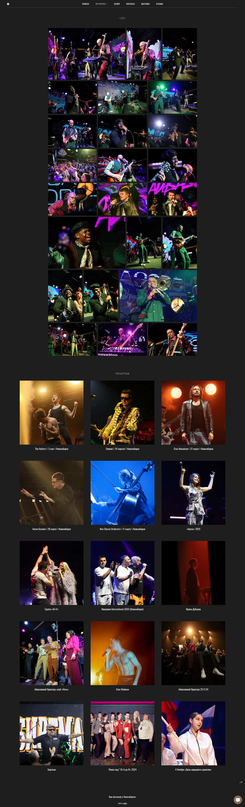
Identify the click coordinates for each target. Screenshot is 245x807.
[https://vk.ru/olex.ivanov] (8, 4)
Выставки (145, 3)
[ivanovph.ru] (122, 17)
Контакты (130, 3)
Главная (85, 3)
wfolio (125, 803)
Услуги (117, 3)
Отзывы (159, 3)
